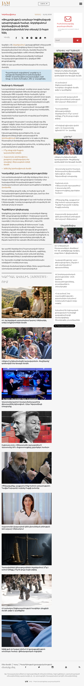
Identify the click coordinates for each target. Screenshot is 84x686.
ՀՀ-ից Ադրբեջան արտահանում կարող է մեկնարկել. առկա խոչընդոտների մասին (24, 321)
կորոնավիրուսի (8, 138)
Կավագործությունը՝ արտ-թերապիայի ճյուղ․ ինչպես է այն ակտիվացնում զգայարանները (67, 263)
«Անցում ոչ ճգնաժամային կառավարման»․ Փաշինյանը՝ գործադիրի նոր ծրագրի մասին (25, 362)
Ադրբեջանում (19, 45)
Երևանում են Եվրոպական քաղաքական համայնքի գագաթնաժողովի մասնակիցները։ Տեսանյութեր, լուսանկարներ (67, 315)
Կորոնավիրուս (9, 14)
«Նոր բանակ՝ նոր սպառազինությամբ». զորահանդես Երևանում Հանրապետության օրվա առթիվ (66, 298)
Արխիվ (38, 14)
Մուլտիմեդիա (68, 225)
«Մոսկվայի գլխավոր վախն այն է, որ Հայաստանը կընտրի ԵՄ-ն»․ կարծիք (67, 127)
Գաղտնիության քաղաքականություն (36, 664)
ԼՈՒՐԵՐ (68, 137)
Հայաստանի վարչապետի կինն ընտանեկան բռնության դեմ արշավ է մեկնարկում (26, 528)
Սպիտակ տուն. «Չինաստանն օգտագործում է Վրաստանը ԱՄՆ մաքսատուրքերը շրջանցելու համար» (25, 446)
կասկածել (6, 187)
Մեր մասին (6, 664)
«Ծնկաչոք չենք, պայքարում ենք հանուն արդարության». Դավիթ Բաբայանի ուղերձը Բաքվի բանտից (26, 487)
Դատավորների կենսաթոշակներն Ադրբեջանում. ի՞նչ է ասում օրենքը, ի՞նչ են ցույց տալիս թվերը (25, 568)
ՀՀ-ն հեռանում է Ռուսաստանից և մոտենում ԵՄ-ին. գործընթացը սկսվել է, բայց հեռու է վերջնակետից (67, 249)
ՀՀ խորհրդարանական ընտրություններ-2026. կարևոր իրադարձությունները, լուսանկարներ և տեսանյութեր (65, 280)
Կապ (15, 664)
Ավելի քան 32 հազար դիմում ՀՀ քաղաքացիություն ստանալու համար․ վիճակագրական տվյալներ (23, 650)
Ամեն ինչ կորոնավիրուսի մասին (17, 168)
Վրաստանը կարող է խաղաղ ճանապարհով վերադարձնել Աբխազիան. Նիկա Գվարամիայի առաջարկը (22, 404)
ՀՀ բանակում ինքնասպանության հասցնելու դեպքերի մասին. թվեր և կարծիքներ (25, 609)
